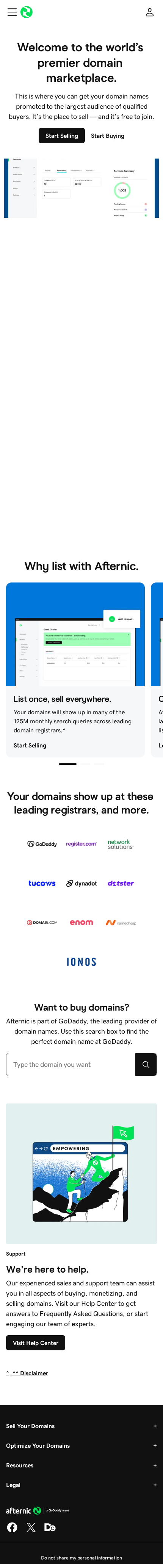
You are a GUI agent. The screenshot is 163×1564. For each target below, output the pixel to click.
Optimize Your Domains (38, 1445)
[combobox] (71, 1064)
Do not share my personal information (81, 1557)
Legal (13, 1485)
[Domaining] (50, 1531)
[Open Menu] (9, 12)
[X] (31, 1531)
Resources (19, 1465)
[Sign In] (150, 12)
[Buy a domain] (146, 1064)
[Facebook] (12, 1531)
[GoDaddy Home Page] (37, 1511)
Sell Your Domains (30, 1426)
